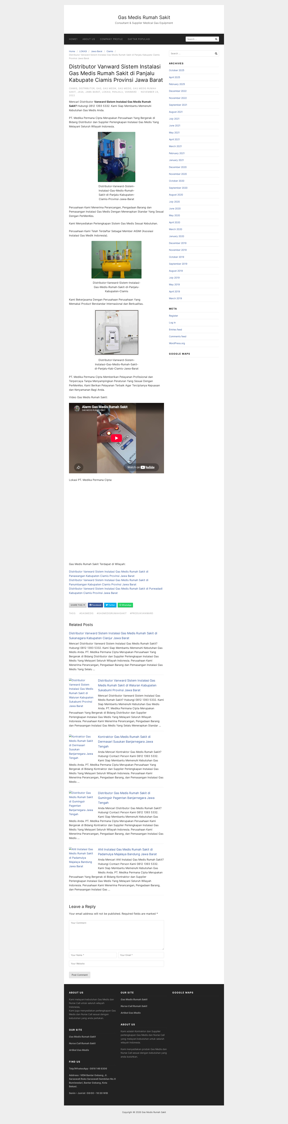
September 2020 (178, 187)
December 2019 (177, 243)
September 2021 (178, 104)
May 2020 (174, 215)
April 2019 (174, 291)
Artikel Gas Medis (79, 1050)
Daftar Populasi (139, 39)
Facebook (96, 605)
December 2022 (177, 90)
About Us (88, 39)
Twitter (111, 605)
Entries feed (175, 329)
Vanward (131, 91)
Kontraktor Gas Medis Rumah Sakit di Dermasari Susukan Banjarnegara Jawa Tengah (125, 741)
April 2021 (174, 139)
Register (173, 315)
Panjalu (117, 91)
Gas (98, 88)
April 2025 (174, 77)
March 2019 (175, 298)
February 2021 (177, 153)
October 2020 (176, 180)
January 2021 (176, 160)
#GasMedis (87, 613)
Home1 (73, 39)
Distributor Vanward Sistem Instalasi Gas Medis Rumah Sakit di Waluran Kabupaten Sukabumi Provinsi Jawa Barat (127, 685)
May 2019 (174, 284)
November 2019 (178, 249)
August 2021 (176, 111)
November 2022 (178, 98)
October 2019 (176, 256)
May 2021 (174, 132)
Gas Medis (124, 88)
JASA (81, 91)
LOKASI (83, 51)
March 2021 (175, 146)
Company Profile (111, 39)
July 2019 (174, 277)
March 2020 (175, 229)
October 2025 (176, 70)
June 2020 (175, 208)
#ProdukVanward (141, 613)
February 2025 (177, 84)
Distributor (87, 88)
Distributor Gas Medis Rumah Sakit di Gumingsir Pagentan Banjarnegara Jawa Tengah (126, 797)
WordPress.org (177, 343)
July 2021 (174, 118)
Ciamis (109, 51)
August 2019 (176, 270)
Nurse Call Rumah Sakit (82, 1043)
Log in (172, 322)
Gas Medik (109, 88)
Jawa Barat (96, 51)
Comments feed (177, 336)
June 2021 (174, 125)
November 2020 (178, 173)
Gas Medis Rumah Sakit (144, 17)
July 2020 (174, 201)
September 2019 (178, 263)
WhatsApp (126, 605)
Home (72, 51)
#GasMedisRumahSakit (112, 613)
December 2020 (178, 167)
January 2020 (176, 236)
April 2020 (174, 222)
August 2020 (176, 194)
